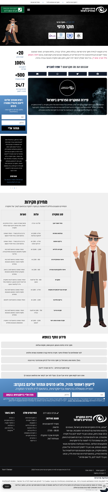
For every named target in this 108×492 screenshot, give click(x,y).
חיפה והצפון (33, 55)
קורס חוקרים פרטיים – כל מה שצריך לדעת (54, 368)
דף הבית (70, 22)
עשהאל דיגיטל (7, 470)
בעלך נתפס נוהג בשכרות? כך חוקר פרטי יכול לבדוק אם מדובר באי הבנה (54, 360)
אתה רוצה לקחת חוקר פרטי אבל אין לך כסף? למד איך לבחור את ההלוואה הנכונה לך (54, 375)
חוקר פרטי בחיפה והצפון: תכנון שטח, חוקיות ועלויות (54, 345)
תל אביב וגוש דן (99, 58)
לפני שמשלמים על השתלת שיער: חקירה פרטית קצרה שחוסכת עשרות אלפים (54, 352)
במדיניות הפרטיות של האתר (78, 401)
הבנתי (7, 486)
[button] (28, 9)
